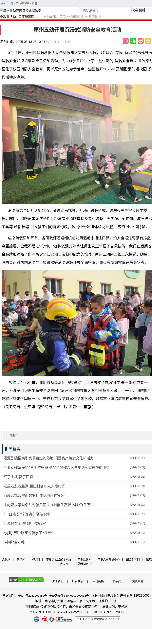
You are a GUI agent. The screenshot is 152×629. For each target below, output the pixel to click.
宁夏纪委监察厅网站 (58, 559)
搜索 (135, 10)
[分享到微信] (133, 41)
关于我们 (57, 581)
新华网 (21, 559)
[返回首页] (22, 14)
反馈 (34, 3)
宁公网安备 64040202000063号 (69, 595)
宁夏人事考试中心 (109, 559)
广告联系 (77, 581)
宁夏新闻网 (81, 563)
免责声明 (137, 581)
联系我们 (118, 581)
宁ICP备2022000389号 (32, 595)
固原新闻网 (133, 559)
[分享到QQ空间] (148, 41)
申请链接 (98, 581)
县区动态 (95, 16)
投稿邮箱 (24, 3)
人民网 (6, 559)
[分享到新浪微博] (141, 41)
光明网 (35, 559)
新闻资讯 (77, 16)
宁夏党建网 (84, 559)
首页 (62, 16)
